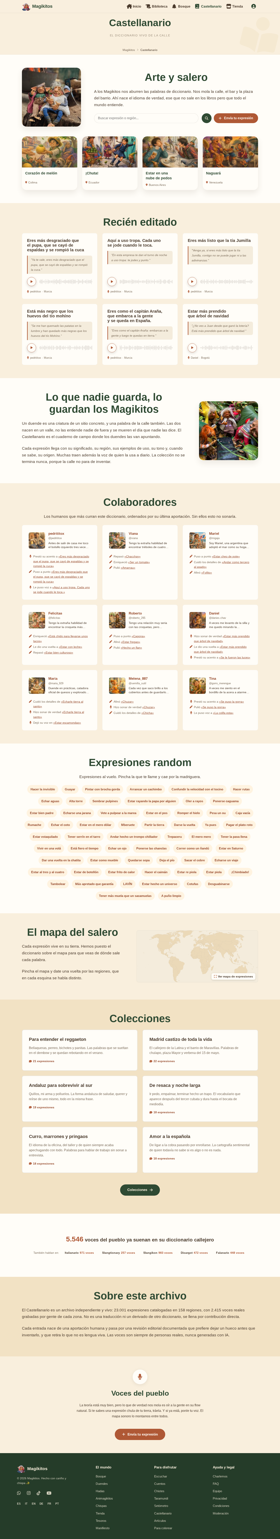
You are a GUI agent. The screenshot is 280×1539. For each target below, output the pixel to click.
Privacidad (220, 1498)
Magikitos (129, 50)
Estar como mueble (104, 860)
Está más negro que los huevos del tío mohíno (50, 313)
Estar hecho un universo (159, 884)
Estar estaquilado (45, 836)
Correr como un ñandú (192, 848)
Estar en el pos (156, 813)
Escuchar (160, 1476)
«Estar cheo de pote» (226, 556)
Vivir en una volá (49, 848)
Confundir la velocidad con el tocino (197, 789)
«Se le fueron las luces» (234, 657)
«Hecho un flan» (131, 647)
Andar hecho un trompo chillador (134, 836)
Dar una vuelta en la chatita (61, 860)
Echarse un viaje (226, 860)
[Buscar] (207, 118)
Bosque (101, 1476)
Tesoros (101, 1520)
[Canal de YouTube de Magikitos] (49, 1493)
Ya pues (210, 825)
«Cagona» (138, 636)
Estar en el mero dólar (95, 825)
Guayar (70, 789)
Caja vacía (243, 813)
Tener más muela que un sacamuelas (125, 896)
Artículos (160, 1520)
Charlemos (220, 1476)
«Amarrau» (128, 567)
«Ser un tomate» (139, 562)
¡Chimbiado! (240, 872)
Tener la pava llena (234, 836)
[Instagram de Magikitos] (28, 1493)
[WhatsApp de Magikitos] (18, 1493)
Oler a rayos (194, 801)
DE (41, 1503)
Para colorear (163, 1528)
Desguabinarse (219, 884)
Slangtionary (118, 1252)
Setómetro (161, 1506)
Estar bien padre (41, 813)
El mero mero (201, 836)
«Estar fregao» (130, 642)
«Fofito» (206, 572)
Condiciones (221, 1506)
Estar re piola (186, 872)
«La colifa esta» (223, 712)
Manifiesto (102, 1528)
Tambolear (57, 884)
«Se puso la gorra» (231, 701)
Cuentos (159, 1483)
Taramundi (161, 1498)
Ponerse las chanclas (151, 848)
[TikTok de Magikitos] (38, 1493)
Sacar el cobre (194, 860)
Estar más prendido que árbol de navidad (208, 313)
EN (33, 1503)
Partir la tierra (154, 825)
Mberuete (128, 825)
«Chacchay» (132, 556)
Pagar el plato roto (239, 825)
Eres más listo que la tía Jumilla (219, 240)
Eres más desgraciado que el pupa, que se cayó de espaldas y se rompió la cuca (55, 245)
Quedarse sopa (139, 860)
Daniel (194, 357)
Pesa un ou (218, 813)
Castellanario (163, 1513)
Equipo (217, 1491)
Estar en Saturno (231, 848)
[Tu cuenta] (253, 6)
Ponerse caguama (226, 801)
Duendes (102, 1483)
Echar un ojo (117, 848)
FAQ (216, 1483)
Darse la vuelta (184, 825)
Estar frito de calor (121, 872)
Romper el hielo (188, 813)
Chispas (101, 1506)
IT (26, 1503)
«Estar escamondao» (67, 722)
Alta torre (76, 801)
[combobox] (146, 118)
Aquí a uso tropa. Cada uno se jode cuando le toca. (134, 242)
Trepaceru (174, 836)
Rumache (34, 825)
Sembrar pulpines (105, 801)
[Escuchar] (31, 281)
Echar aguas (50, 801)
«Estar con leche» (70, 646)
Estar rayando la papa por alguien (152, 801)
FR (49, 1503)
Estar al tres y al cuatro (47, 872)
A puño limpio (171, 896)
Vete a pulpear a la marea (118, 813)
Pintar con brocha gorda (102, 789)
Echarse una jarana (77, 813)
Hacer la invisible (43, 789)
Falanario (230, 1252)
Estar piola (214, 872)
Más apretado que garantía (94, 884)
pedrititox (35, 291)
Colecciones (137, 1190)
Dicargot (194, 1252)
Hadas (100, 1491)
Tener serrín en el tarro (84, 836)
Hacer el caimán (156, 872)
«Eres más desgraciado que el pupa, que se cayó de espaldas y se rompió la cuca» (61, 561)
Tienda (100, 1513)
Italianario (79, 1252)
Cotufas (192, 884)
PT (57, 1503)
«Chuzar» (127, 701)
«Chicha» (147, 712)
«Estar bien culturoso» (58, 652)
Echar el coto (60, 825)
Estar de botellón (86, 872)
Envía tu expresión (238, 118)
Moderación (221, 1513)
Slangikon (158, 1252)
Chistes (159, 1491)
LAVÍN (127, 884)
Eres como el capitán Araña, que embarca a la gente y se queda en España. (134, 316)
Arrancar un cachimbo (146, 789)
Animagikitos (104, 1498)
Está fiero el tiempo (84, 848)
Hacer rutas (241, 789)
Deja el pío (166, 860)
